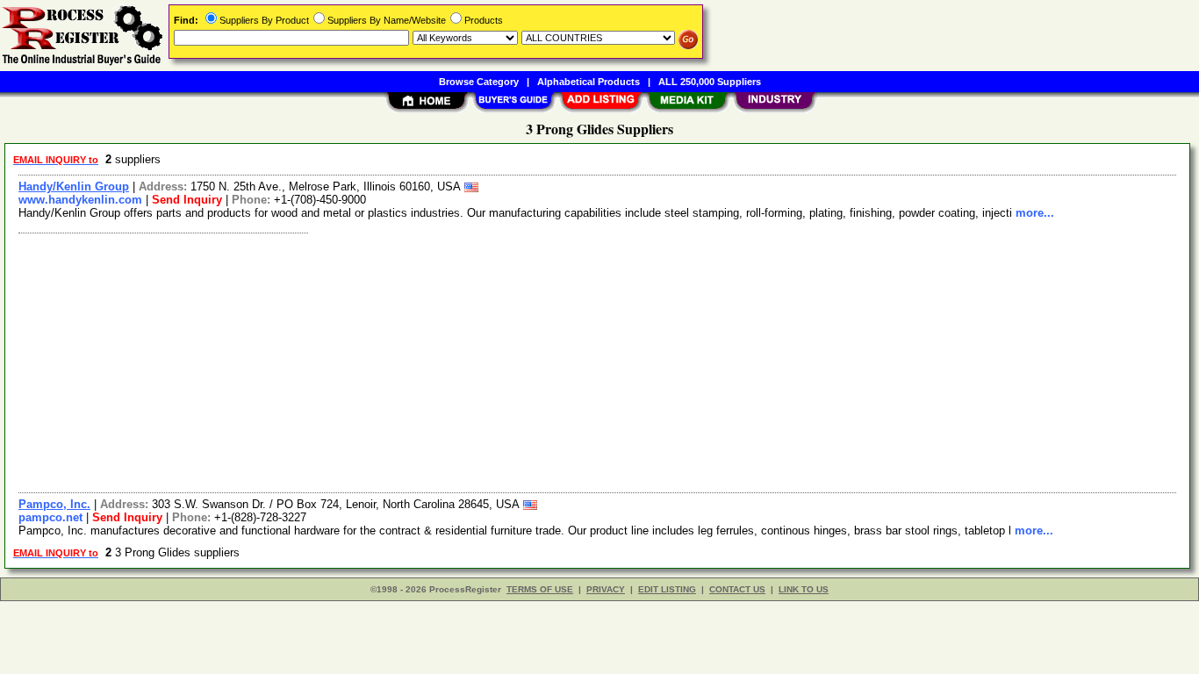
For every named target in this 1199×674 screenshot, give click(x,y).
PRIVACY (605, 589)
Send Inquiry (187, 199)
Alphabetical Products (588, 81)
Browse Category (479, 81)
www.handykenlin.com (80, 199)
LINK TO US (804, 589)
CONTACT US (737, 589)
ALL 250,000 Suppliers (709, 81)
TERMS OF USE (539, 589)
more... (1035, 212)
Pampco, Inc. (54, 504)
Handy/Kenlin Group (73, 186)
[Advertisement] (538, 361)
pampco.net (50, 517)
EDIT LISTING (667, 589)
